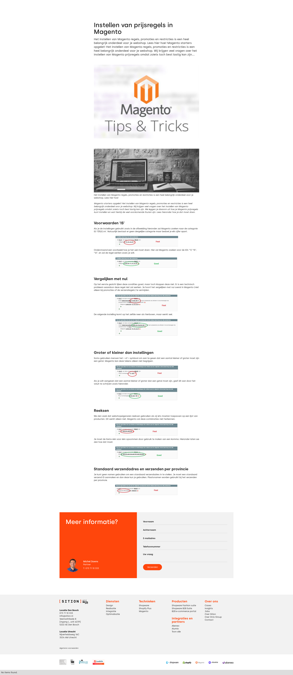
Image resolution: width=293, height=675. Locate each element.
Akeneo (175, 626)
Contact (209, 620)
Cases (208, 605)
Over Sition (210, 614)
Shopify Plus (145, 608)
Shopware (144, 605)
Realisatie (111, 608)
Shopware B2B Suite (182, 608)
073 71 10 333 (92, 568)
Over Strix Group (213, 617)
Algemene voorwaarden (69, 648)
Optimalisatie (113, 614)
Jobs (207, 611)
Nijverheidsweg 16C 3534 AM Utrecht (69, 636)
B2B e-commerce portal (184, 611)
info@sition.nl (66, 616)
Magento (143, 611)
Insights (209, 608)
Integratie (111, 611)
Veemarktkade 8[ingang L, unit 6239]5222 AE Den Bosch (70, 622)
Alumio (175, 628)
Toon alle (176, 631)
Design (109, 605)
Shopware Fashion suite (184, 605)
